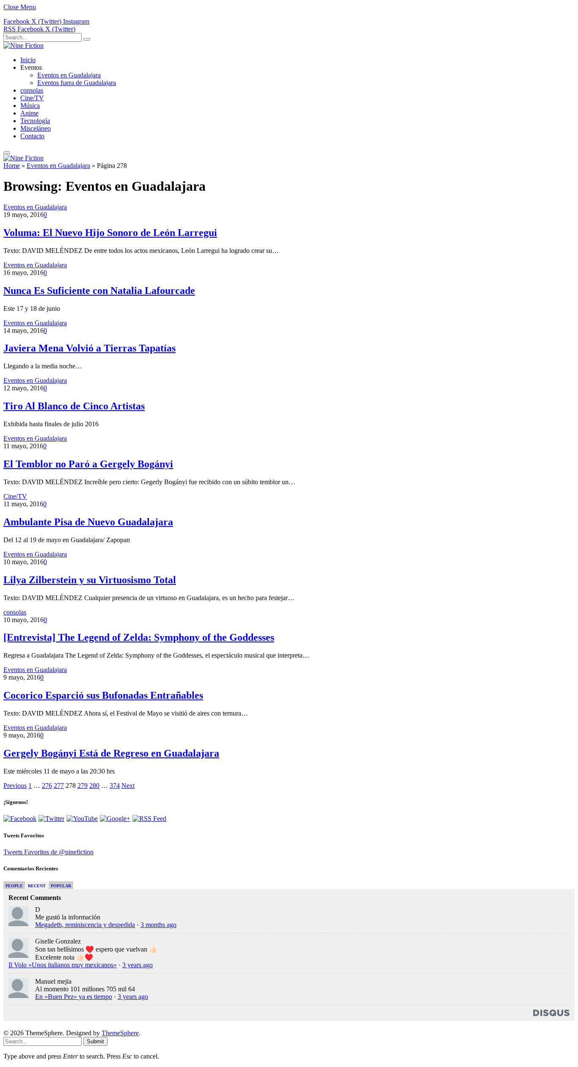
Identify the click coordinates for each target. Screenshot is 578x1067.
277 (59, 785)
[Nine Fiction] (23, 45)
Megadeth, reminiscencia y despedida (85, 924)
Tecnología (35, 120)
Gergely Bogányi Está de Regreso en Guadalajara (111, 753)
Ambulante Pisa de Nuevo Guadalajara (88, 521)
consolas (31, 90)
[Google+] (115, 818)
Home (11, 165)
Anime (29, 113)
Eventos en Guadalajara (69, 75)
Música (30, 105)
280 (94, 785)
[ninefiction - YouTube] (82, 818)
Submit (95, 1041)
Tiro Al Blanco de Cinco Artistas (74, 405)
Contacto (32, 136)
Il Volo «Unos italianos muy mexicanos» (62, 964)
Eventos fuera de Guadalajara (76, 82)
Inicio (28, 59)
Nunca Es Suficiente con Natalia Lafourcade (99, 290)
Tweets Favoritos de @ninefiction (48, 852)
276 (47, 785)
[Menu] (6, 152)
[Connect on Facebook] (19, 818)
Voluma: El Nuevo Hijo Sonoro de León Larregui (110, 232)
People (14, 885)
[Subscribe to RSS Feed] (149, 818)
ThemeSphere (120, 1033)
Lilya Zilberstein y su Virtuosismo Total (89, 579)
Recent (37, 885)
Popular (61, 885)
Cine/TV (32, 97)
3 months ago (158, 924)
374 (115, 785)
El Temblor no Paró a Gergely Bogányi (88, 463)
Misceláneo (35, 128)
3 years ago (137, 964)
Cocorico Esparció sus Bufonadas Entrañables (103, 695)
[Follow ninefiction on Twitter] (51, 818)
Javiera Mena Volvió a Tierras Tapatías (89, 348)
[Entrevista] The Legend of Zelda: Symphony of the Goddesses (138, 637)
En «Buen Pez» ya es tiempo (73, 996)
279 (82, 785)
